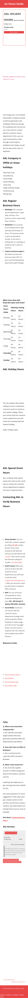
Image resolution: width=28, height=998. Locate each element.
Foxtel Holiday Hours (9, 980)
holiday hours (7, 862)
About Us (2, 995)
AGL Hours (6, 859)
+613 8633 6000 (16, 562)
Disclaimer (16, 995)
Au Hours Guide (14, 3)
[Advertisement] (10, 37)
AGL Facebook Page (11, 682)
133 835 (7, 556)
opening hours (17, 862)
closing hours (14, 859)
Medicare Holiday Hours (18, 982)
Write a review (14, 32)
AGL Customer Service (12, 675)
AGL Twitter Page (11, 685)
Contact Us (9, 995)
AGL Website (9, 678)
